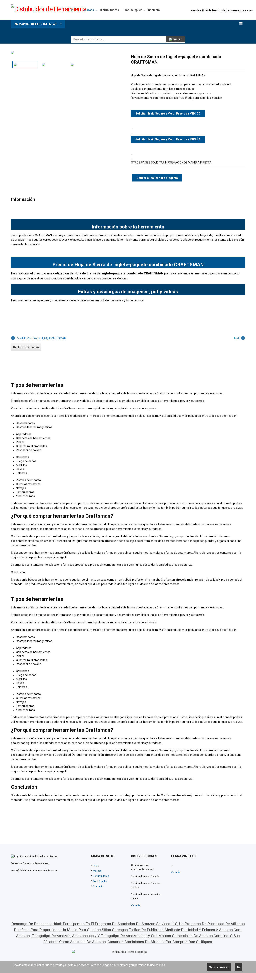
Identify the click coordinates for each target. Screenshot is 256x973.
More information (219, 967)
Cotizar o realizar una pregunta (157, 177)
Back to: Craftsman (26, 347)
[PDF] (229, 56)
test (236, 338)
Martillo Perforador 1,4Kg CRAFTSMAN (41, 338)
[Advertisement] (144, 27)
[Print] (236, 56)
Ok (238, 967)
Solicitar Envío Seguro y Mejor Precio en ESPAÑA (167, 139)
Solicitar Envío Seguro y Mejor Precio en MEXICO (167, 113)
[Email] (242, 56)
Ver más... (136, 905)
